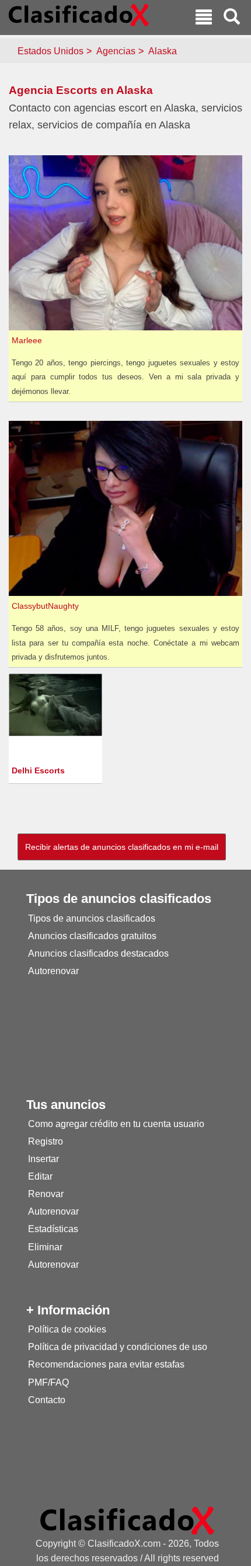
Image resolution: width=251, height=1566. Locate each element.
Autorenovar (53, 971)
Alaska (162, 51)
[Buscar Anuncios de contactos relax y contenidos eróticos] (232, 18)
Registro (45, 1141)
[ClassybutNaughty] (127, 507)
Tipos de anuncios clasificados (91, 918)
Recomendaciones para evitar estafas (106, 1364)
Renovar (46, 1194)
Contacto (46, 1400)
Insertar (43, 1159)
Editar (40, 1176)
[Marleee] (127, 242)
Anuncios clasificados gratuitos (92, 936)
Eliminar (45, 1247)
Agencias (115, 51)
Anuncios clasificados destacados (98, 953)
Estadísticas (53, 1229)
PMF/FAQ (48, 1382)
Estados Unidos (50, 51)
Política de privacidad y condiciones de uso (117, 1347)
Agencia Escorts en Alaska (81, 90)
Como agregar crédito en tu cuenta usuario (116, 1124)
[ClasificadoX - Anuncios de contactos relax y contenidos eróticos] (127, 1520)
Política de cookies (67, 1329)
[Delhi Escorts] (57, 704)
